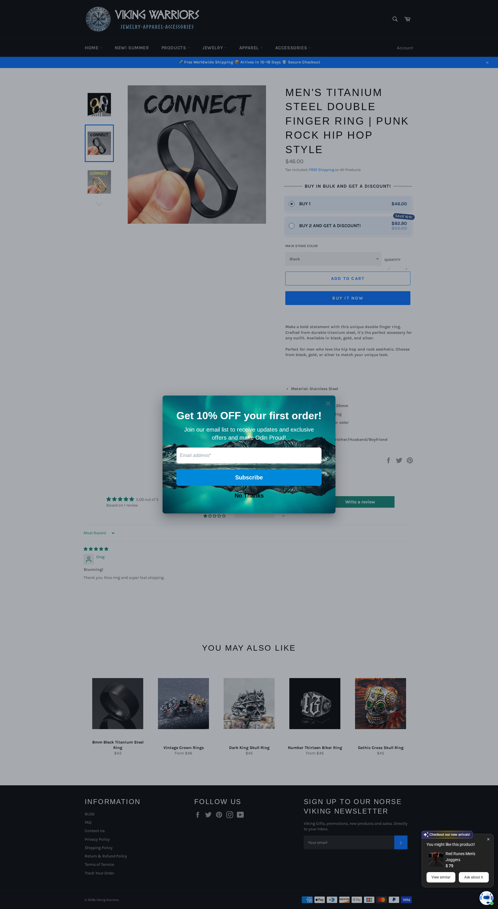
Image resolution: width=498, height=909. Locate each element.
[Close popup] (488, 839)
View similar (440, 877)
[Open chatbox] (486, 898)
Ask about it (473, 877)
